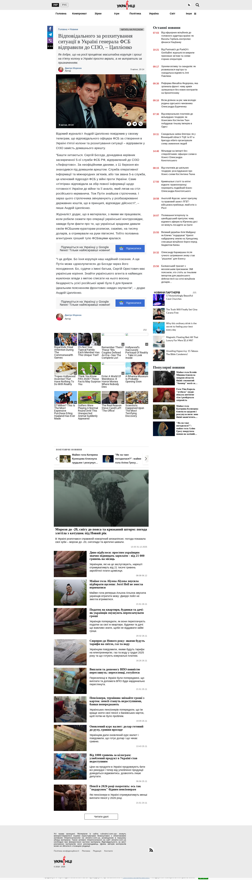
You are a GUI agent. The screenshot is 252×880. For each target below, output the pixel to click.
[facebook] (50, 29)
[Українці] (126, 5)
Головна (61, 13)
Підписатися (133, 248)
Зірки (98, 13)
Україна (154, 13)
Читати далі (101, 816)
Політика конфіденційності (66, 851)
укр (55, 5)
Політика (135, 13)
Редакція (97, 851)
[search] (197, 5)
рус (64, 5)
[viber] (50, 40)
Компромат (79, 13)
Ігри (116, 13)
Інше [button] (189, 13)
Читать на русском (132, 29)
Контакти (108, 851)
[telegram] (50, 34)
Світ (172, 13)
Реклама (86, 851)
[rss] (189, 5)
